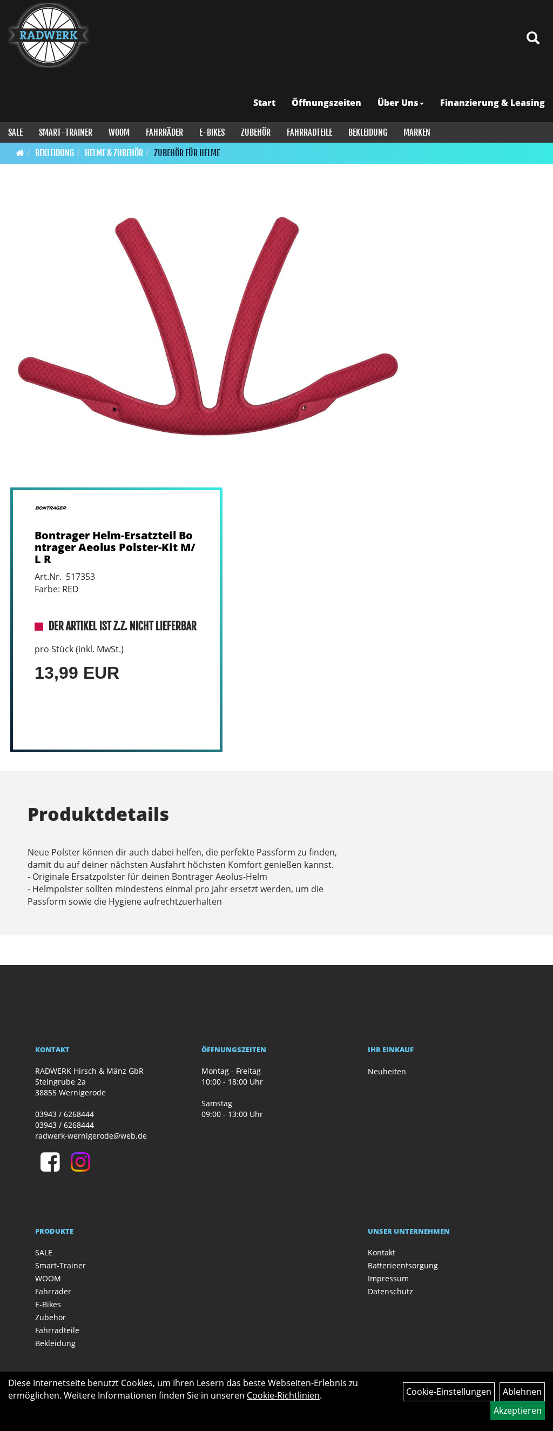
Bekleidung (367, 132)
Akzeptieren (518, 1410)
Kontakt (381, 1252)
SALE (15, 132)
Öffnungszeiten (326, 103)
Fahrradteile (309, 132)
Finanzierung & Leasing (492, 103)
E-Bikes (212, 132)
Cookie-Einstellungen (448, 1391)
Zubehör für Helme (187, 153)
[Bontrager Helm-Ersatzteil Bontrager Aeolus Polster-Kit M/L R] (208, 339)
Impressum (388, 1278)
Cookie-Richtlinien (283, 1395)
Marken (416, 132)
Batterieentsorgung (403, 1265)
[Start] (20, 153)
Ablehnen (522, 1391)
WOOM (119, 132)
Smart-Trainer (65, 132)
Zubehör (256, 132)
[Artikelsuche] (533, 39)
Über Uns (398, 103)
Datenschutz (390, 1291)
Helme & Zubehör (114, 153)
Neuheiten (387, 1071)
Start (264, 103)
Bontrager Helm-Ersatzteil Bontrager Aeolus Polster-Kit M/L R (115, 547)
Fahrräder (164, 132)
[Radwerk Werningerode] (48, 35)
